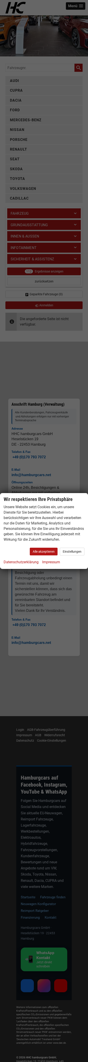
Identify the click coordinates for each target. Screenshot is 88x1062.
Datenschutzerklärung (21, 562)
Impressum (51, 562)
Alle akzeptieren (44, 551)
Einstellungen (72, 551)
